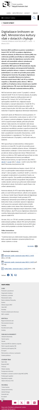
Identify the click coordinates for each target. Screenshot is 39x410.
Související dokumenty (10, 251)
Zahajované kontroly (6, 389)
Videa (2, 399)
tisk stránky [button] (31, 246)
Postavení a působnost (7, 291)
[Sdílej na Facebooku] (8, 275)
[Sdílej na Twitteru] (12, 275)
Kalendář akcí (5, 394)
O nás (3, 288)
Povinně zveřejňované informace (10, 312)
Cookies (23, 407)
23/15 (18, 162)
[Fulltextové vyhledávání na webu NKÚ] (34, 17)
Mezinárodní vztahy (6, 298)
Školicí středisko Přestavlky (8, 300)
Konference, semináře (7, 295)
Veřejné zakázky (5, 369)
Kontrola (4, 318)
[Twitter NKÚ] (21, 402)
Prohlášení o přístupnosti (14, 407)
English (35, 13)
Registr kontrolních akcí (7, 321)
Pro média (4, 385)
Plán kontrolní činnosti (7, 323)
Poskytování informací (7, 371)
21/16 (9, 162)
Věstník (3, 341)
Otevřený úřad (6, 359)
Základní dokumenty (6, 336)
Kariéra (9, 13)
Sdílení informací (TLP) (7, 381)
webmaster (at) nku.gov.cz (8, 409)
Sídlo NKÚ (4, 307)
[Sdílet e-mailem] (15, 275)
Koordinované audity (6, 328)
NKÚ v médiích (5, 314)
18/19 (3, 162)
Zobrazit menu (9, 18)
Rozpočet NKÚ (5, 364)
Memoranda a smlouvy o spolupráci (11, 353)
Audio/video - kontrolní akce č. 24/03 (16, 269)
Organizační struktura (7, 293)
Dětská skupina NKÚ (6, 305)
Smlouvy (3, 366)
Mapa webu (4, 407)
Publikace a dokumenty (8, 334)
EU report (3, 350)
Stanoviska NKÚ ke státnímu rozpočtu (11, 344)
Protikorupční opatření (7, 376)
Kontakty (27, 13)
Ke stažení (4, 396)
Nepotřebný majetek (6, 378)
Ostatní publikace (6, 355)
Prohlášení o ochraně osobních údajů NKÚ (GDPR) (14, 373)
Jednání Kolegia (5, 392)
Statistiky (3, 325)
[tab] (10, 251)
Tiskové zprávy (8, 23)
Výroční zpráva (5, 339)
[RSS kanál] (34, 402)
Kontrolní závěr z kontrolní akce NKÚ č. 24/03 (19, 256)
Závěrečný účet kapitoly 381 (8, 348)
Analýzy (3, 330)
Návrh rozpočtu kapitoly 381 (8, 346)
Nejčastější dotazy (17, 13)
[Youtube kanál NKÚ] (15, 402)
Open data (4, 362)
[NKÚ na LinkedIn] (28, 402)
